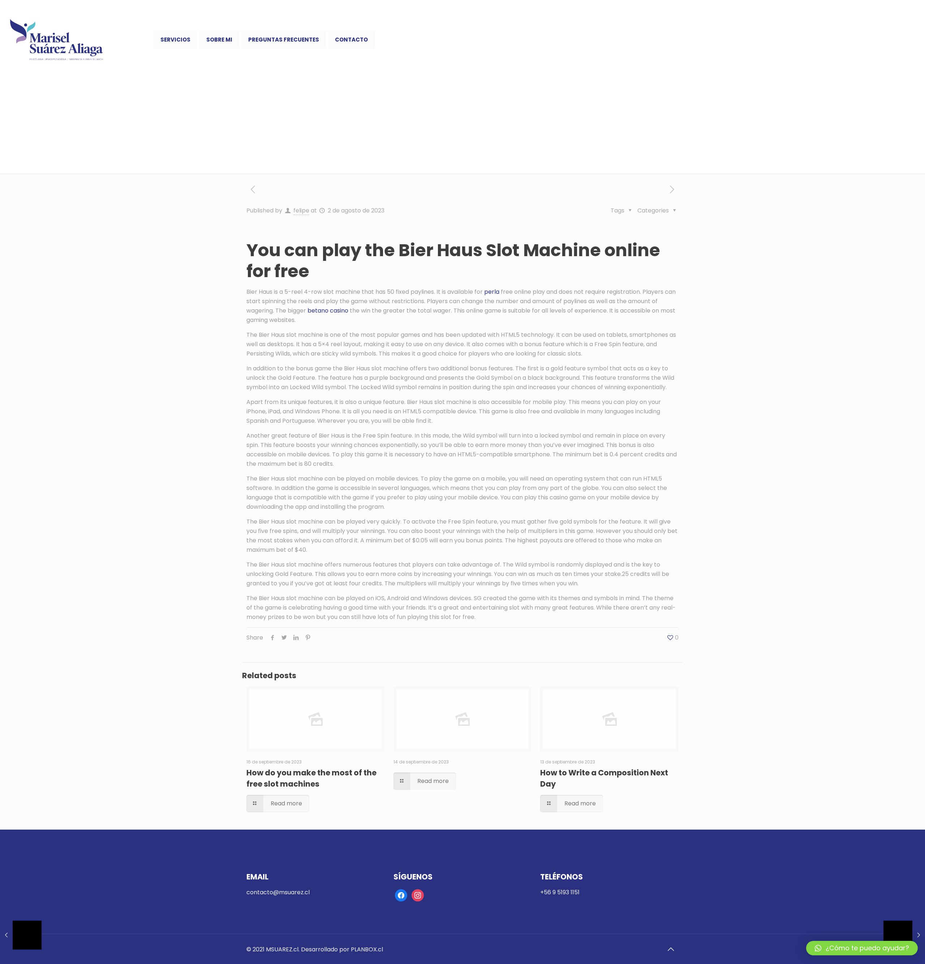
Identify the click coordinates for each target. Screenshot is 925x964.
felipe (301, 210)
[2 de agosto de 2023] (904, 935)
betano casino (327, 310)
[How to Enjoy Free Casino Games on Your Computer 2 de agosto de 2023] (21, 935)
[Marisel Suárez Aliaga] (56, 39)
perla (491, 292)
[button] (862, 948)
